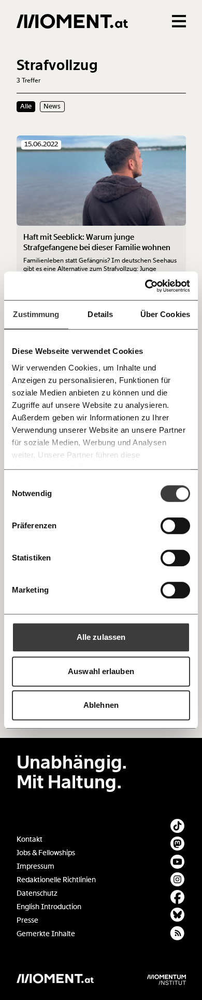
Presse (27, 920)
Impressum (35, 866)
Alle (26, 106)
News (52, 106)
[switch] (175, 525)
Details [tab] (100, 314)
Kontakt (29, 839)
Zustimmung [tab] (36, 314)
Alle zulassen (101, 637)
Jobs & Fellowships (46, 852)
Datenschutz (37, 893)
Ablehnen (101, 705)
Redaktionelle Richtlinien (56, 879)
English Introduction (49, 906)
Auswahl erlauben (101, 671)
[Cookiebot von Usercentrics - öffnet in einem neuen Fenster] (145, 286)
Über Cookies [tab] (165, 314)
